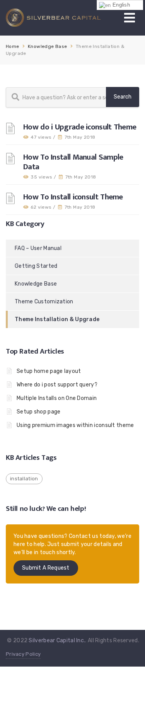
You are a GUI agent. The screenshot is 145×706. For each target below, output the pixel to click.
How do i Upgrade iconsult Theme (79, 127)
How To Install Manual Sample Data (73, 162)
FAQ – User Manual (38, 248)
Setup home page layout (49, 371)
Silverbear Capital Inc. (57, 640)
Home (12, 46)
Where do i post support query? (57, 384)
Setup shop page (39, 411)
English (120, 5)
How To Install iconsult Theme (73, 197)
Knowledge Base (47, 46)
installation (24, 478)
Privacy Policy (23, 654)
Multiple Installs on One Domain (57, 398)
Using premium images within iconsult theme (75, 425)
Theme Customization (44, 301)
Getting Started (36, 266)
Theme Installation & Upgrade (57, 319)
